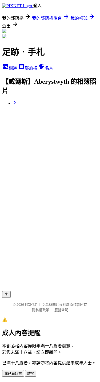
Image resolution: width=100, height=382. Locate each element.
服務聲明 (61, 310)
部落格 (31, 68)
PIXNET (31, 305)
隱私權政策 (40, 310)
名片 (49, 68)
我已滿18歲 (13, 374)
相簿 (13, 68)
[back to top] (6, 294)
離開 (30, 374)
